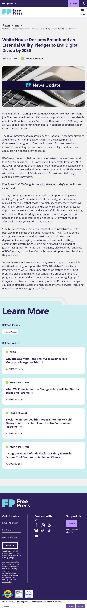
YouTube (36, 536)
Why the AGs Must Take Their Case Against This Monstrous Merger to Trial (36, 360)
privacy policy (6, 582)
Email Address (9, 522)
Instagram (43, 525)
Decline (71, 606)
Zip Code (6, 530)
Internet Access (10, 332)
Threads (43, 531)
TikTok (49, 531)
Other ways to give (72, 530)
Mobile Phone (9, 537)
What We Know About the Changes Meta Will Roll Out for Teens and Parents (43, 391)
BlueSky (36, 531)
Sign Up (10, 545)
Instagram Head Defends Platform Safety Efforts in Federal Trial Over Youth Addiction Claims (39, 455)
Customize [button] (5, 606)
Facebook (36, 525)
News (17, 25)
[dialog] (43, 605)
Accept (80, 606)
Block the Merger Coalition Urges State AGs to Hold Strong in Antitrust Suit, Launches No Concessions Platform (39, 423)
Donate (73, 3)
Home (7, 25)
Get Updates (7, 3)
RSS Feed (49, 525)
